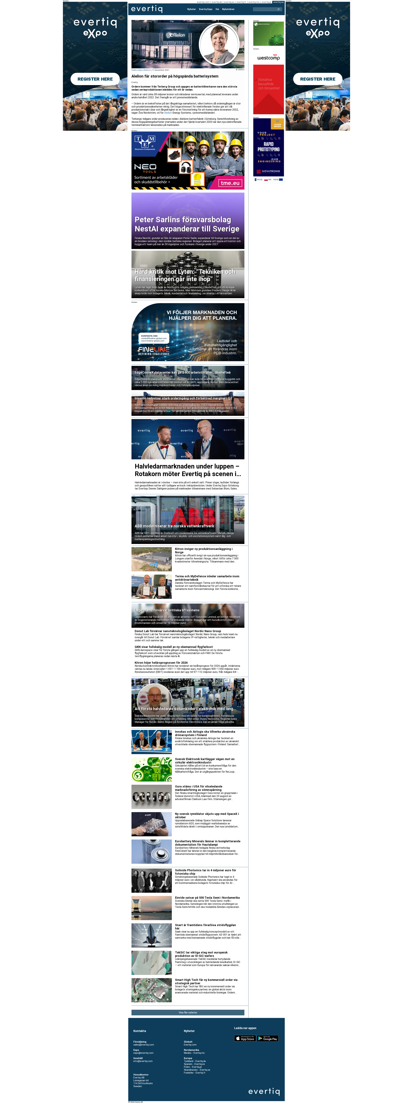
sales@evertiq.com (143, 1044)
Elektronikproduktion (141, 70)
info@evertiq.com (143, 1061)
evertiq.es (229, 2)
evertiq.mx (253, 2)
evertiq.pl (266, 2)
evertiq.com (203, 2)
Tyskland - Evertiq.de (195, 1061)
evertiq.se (278, 2)
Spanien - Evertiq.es (194, 1064)
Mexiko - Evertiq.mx (194, 1052)
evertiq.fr (241, 2)
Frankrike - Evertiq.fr (194, 1072)
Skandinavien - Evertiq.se (197, 1069)
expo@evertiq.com (143, 1052)
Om (217, 9)
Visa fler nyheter (188, 1012)
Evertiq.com (190, 1044)
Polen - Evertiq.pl (193, 1066)
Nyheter (191, 9)
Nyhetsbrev (228, 9)
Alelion (168, 112)
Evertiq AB (146, 9)
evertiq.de (217, 2)
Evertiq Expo (205, 9)
